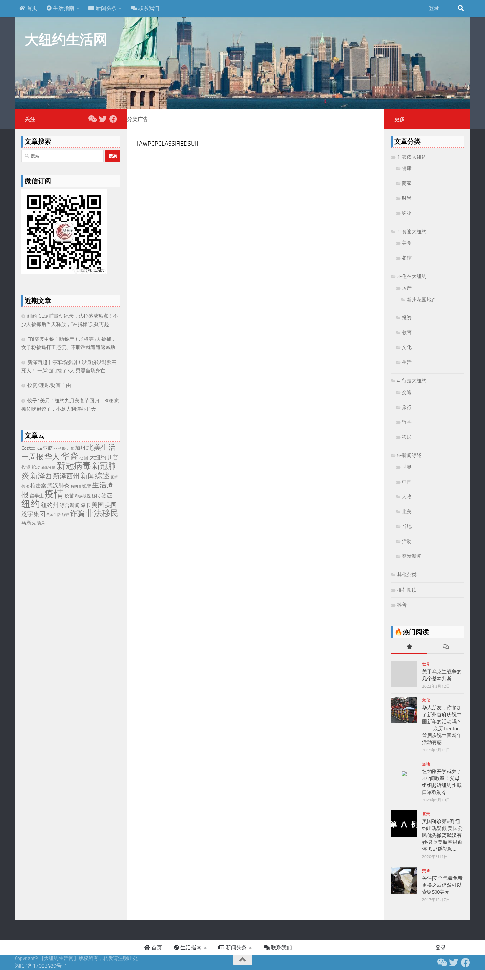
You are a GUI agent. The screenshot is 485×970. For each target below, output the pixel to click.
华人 (52, 456)
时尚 (407, 198)
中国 (407, 482)
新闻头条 (105, 8)
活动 (407, 541)
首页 (31, 8)
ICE (39, 448)
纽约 (30, 503)
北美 (407, 512)
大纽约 (97, 457)
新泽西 (41, 475)
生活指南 (63, 8)
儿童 (70, 449)
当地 (407, 526)
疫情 (54, 494)
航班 (65, 515)
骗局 (41, 523)
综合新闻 (70, 505)
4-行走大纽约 (412, 381)
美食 (407, 243)
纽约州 (50, 505)
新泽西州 (66, 476)
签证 (106, 495)
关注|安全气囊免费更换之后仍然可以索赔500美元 (442, 885)
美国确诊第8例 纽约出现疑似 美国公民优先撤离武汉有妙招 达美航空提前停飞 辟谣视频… (442, 835)
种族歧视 (83, 496)
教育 (407, 333)
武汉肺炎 (58, 485)
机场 (25, 486)
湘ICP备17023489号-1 (41, 966)
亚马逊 (60, 448)
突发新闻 (412, 556)
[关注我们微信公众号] (92, 119)
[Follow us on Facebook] (113, 119)
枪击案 (38, 486)
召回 (83, 458)
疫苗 (69, 496)
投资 (26, 467)
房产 (407, 288)
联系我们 (148, 8)
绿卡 (85, 505)
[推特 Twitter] (103, 119)
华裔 (69, 456)
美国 (97, 505)
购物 (407, 213)
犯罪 (86, 486)
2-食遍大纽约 (412, 231)
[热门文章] (409, 647)
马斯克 (28, 523)
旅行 (407, 407)
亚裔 (48, 448)
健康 (407, 168)
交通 (407, 392)
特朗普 (76, 486)
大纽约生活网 (66, 39)
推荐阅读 (407, 590)
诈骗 (77, 513)
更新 (114, 477)
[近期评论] (445, 647)
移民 (96, 495)
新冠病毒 (74, 466)
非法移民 (101, 513)
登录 (434, 8)
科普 (402, 605)
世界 (407, 467)
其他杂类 (407, 575)
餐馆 (407, 258)
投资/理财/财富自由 (49, 385)
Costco (28, 448)
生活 (407, 362)
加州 (80, 448)
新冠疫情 (48, 467)
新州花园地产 (421, 300)
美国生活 (53, 515)
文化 (407, 347)
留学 (407, 422)
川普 (112, 457)
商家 (407, 183)
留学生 (37, 496)
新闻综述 (95, 475)
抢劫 (36, 467)
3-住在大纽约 (412, 276)
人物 (407, 497)
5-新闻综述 (409, 455)
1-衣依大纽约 (412, 157)
